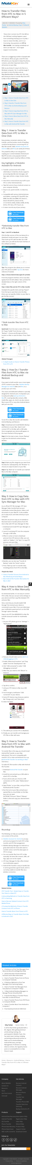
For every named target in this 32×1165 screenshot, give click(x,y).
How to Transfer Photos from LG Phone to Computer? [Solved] (16, 979)
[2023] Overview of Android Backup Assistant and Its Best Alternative (14, 974)
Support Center (21, 1129)
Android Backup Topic (15, 25)
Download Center (21, 1131)
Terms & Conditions (21, 1161)
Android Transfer (7, 1119)
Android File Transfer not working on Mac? (15, 759)
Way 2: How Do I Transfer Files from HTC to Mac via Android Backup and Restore (16, 105)
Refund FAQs (20, 1124)
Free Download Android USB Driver (15, 1009)
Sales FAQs (19, 1121)
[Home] (10, 3)
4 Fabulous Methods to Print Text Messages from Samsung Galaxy (14, 983)
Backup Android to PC (22, 1109)
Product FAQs (20, 1126)
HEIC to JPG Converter (8, 1131)
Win (14, 149)
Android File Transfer (16, 770)
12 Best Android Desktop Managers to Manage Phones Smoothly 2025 (15, 992)
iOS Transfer (5, 1121)
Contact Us (5, 1086)
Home (3, 1060)
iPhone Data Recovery (8, 1126)
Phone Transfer (6, 1124)
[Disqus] (16, 941)
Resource (10, 1060)
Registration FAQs (21, 1119)
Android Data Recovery (9, 1116)
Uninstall (4, 1096)
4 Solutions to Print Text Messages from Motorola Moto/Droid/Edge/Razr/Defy (16, 970)
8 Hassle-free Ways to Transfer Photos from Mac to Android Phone (15, 996)
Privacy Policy (9, 1161)
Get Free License (7, 1093)
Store (3, 1091)
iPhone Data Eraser (8, 1129)
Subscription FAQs (21, 1116)
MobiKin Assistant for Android (12, 839)
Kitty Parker (9, 1025)
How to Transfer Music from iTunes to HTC (15, 911)
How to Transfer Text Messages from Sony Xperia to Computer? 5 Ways (15, 988)
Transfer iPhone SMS (22, 1102)
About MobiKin (6, 1083)
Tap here (20, 270)
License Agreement (16, 1163)
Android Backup (19, 1060)
